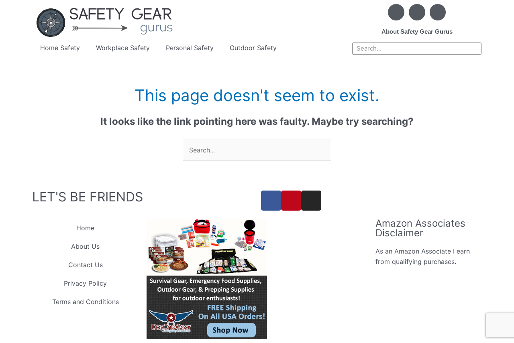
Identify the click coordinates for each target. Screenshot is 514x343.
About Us (85, 246)
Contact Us (85, 265)
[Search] (475, 48)
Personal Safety (190, 48)
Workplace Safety (123, 48)
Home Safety (60, 48)
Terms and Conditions (85, 302)
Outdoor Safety (253, 48)
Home (85, 228)
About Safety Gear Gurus (417, 31)
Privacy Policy (85, 283)
